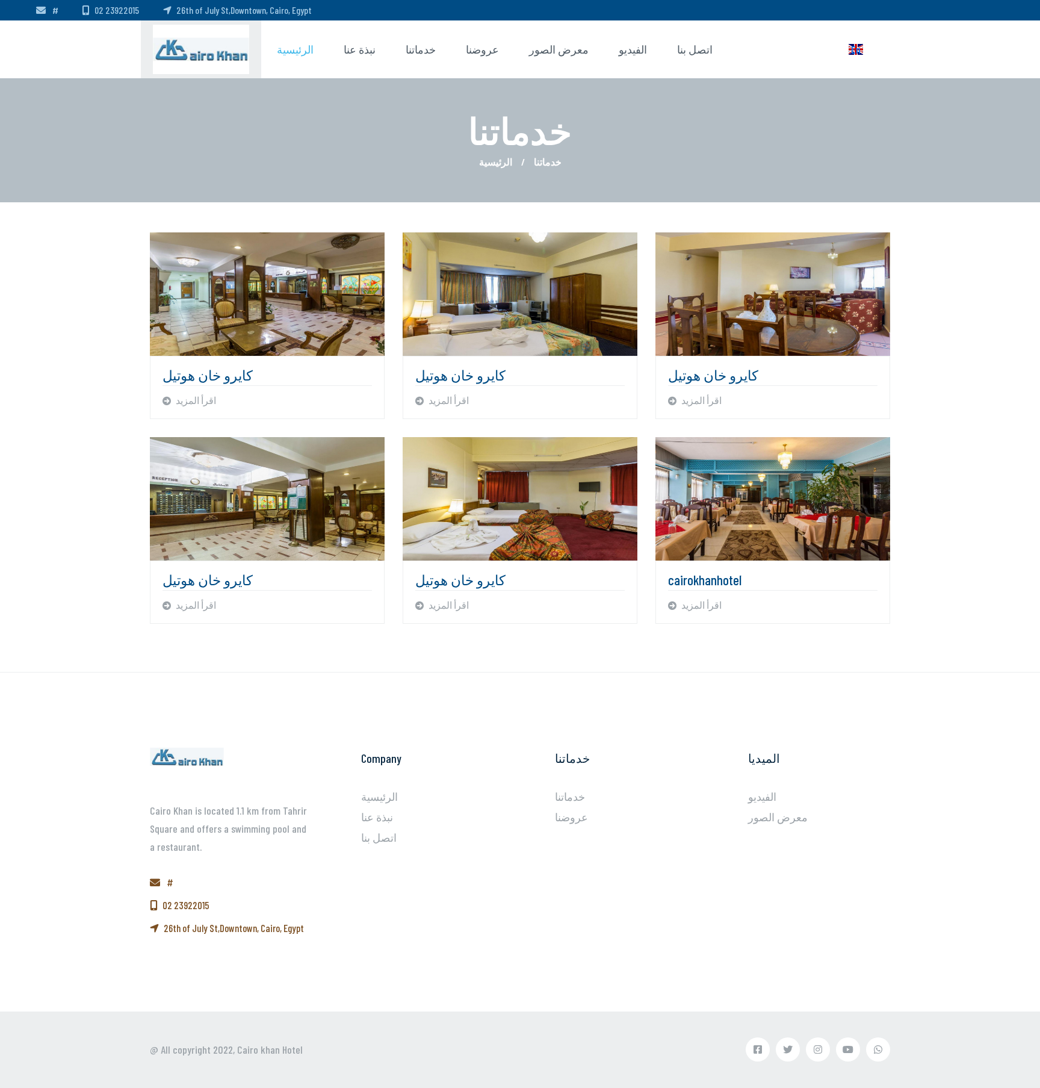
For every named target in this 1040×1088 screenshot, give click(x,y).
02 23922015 (116, 10)
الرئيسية (295, 49)
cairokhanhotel (704, 579)
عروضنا (482, 49)
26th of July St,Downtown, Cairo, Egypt (244, 10)
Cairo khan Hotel (270, 1049)
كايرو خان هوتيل (207, 375)
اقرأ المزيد (195, 400)
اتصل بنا (695, 49)
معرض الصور (559, 49)
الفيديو (633, 49)
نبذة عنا (360, 49)
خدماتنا (421, 49)
